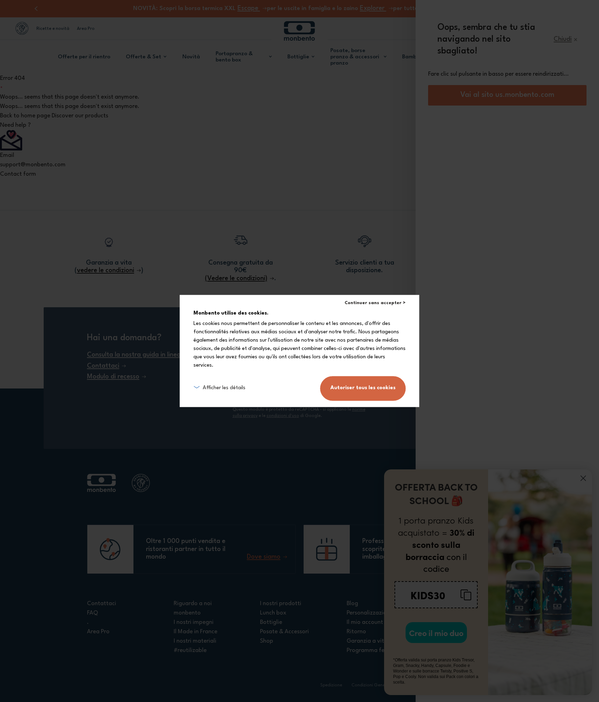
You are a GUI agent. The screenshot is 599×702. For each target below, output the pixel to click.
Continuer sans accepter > (375, 303)
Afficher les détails (224, 388)
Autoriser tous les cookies (363, 388)
